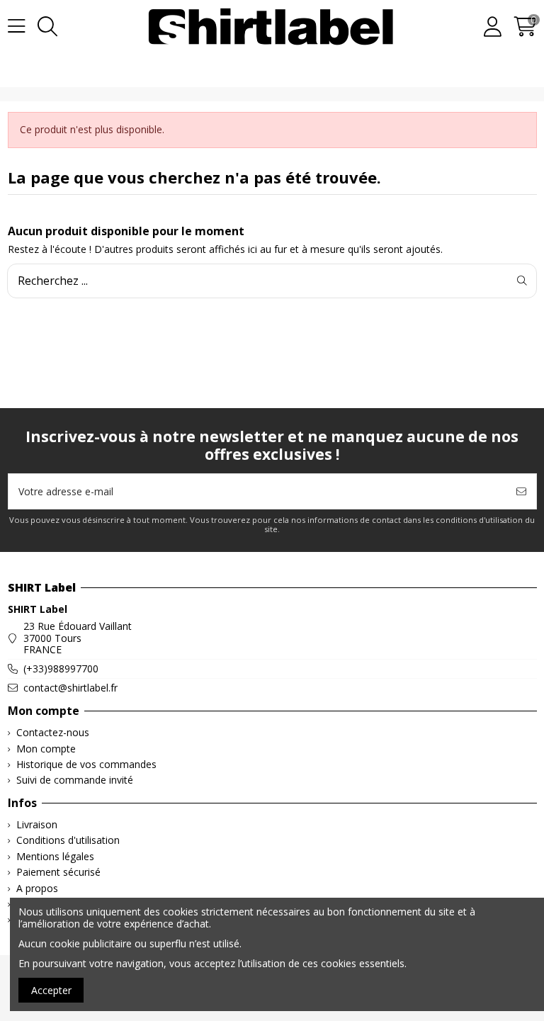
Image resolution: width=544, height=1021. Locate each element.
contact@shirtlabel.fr (70, 687)
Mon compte (46, 749)
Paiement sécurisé (58, 873)
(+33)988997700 (60, 668)
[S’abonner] (521, 491)
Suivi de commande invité (74, 780)
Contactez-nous (52, 733)
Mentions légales (55, 857)
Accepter (51, 990)
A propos (37, 889)
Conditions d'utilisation (68, 841)
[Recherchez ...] (522, 281)
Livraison (36, 825)
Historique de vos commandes (86, 765)
